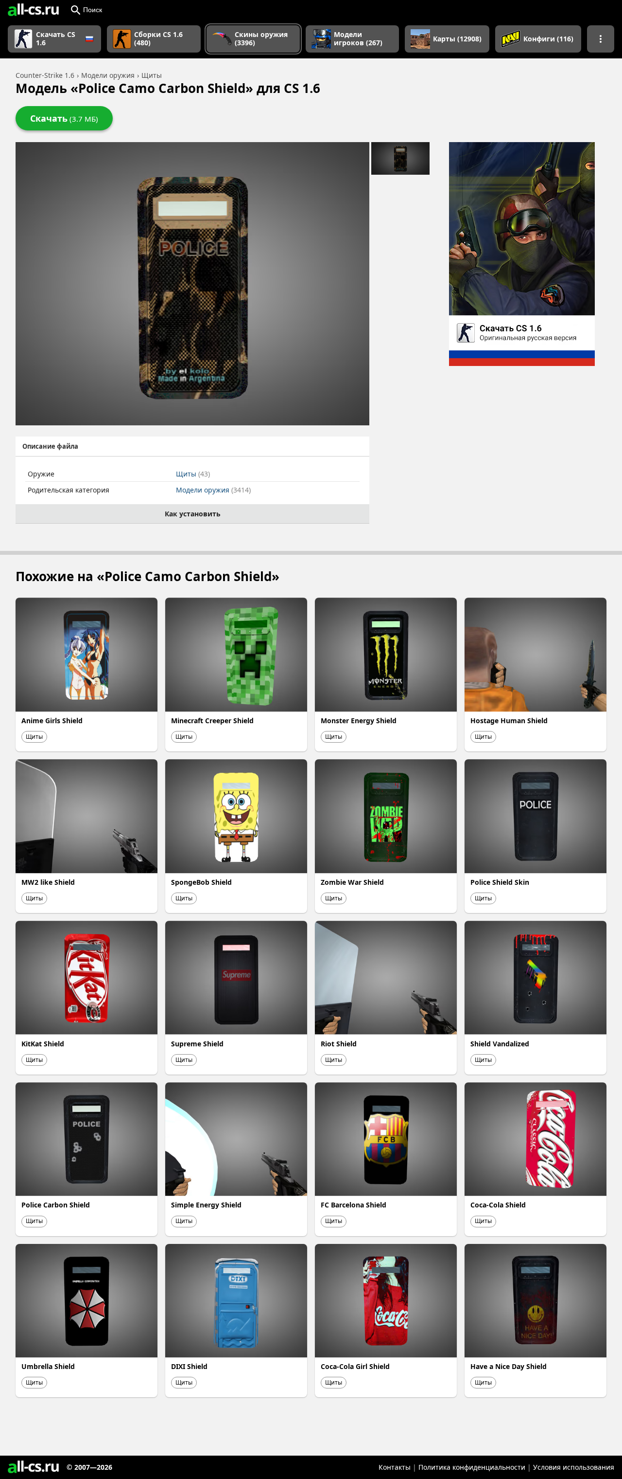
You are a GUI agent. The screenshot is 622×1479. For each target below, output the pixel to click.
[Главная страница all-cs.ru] (33, 9)
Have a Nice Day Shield (508, 1366)
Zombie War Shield (352, 882)
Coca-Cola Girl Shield (355, 1366)
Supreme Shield (197, 1043)
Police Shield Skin (499, 882)
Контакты (395, 1467)
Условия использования (573, 1467)
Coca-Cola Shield (498, 1204)
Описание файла (50, 446)
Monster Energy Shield (359, 720)
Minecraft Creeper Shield (212, 720)
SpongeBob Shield (201, 882)
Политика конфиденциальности (471, 1467)
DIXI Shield (189, 1366)
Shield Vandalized (499, 1043)
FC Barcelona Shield (353, 1204)
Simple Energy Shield (206, 1204)
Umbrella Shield (48, 1366)
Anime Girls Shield (52, 720)
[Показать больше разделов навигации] (600, 39)
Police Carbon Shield (55, 1204)
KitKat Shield (42, 1043)
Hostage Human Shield (509, 720)
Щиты (193, 473)
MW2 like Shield (48, 882)
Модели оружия (213, 489)
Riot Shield (339, 1043)
